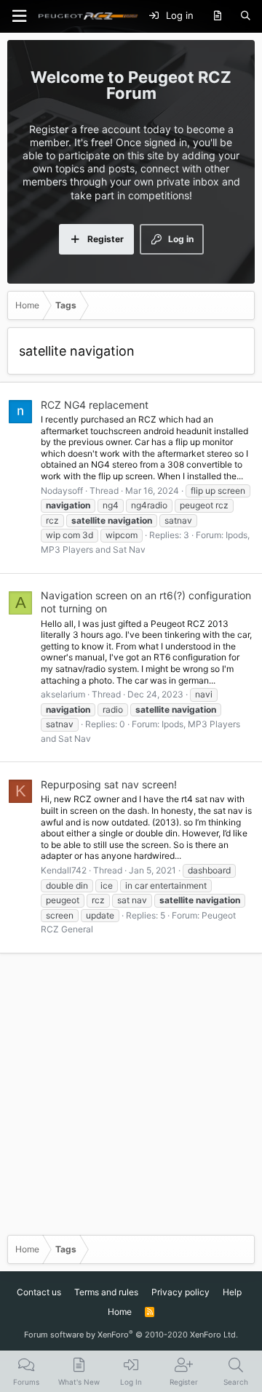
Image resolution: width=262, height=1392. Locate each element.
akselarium (63, 694)
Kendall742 (64, 870)
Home (120, 1311)
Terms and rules (106, 1292)
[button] (19, 16)
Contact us (39, 1292)
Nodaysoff (62, 490)
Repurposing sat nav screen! (109, 784)
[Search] (245, 16)
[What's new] (217, 16)
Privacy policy (180, 1292)
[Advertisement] (131, 1093)
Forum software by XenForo (131, 1334)
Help (232, 1292)
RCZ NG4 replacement (94, 405)
